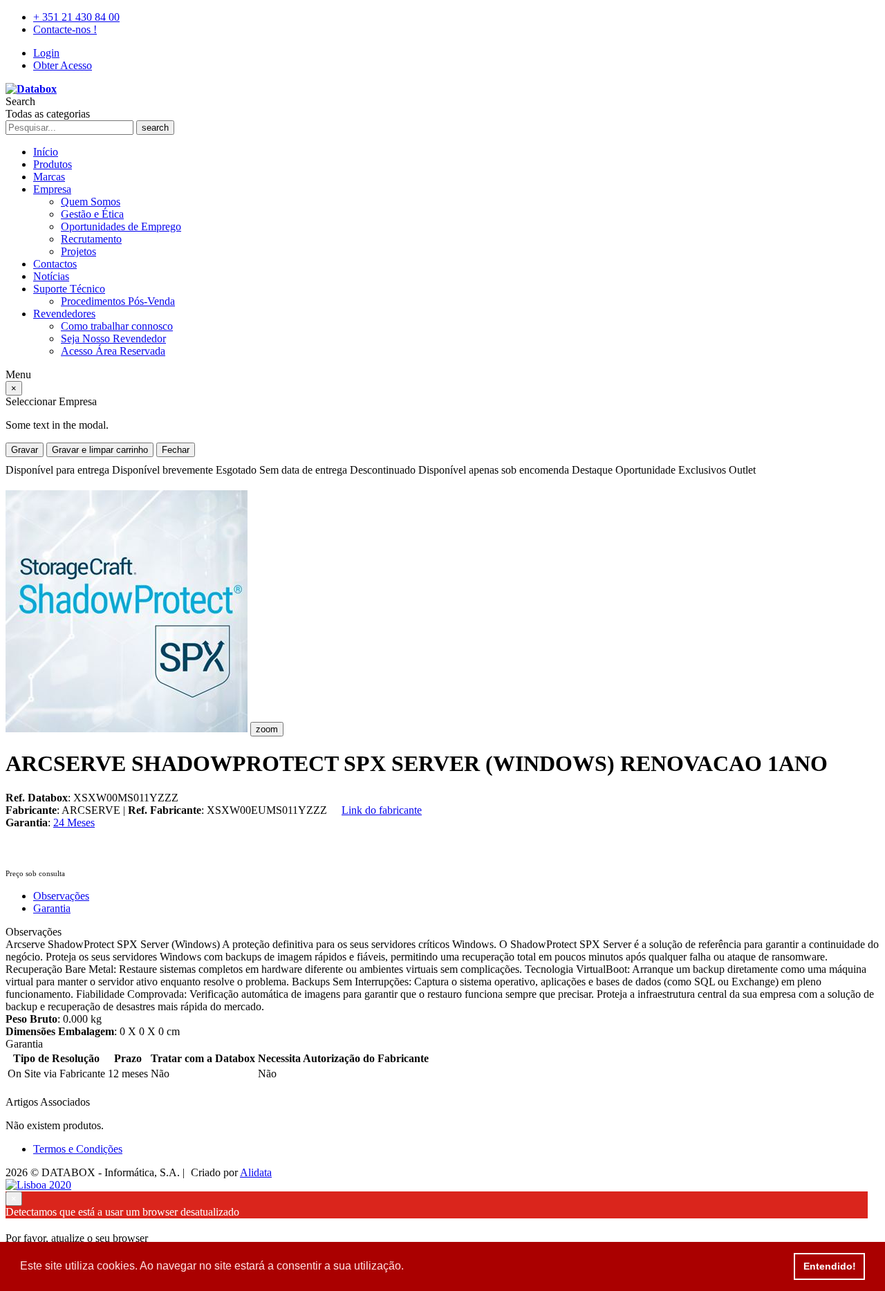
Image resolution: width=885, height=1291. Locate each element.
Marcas (49, 177)
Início (45, 152)
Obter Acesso (62, 65)
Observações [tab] (61, 896)
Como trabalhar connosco (117, 326)
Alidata (256, 1172)
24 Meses (74, 822)
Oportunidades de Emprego (121, 226)
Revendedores (64, 313)
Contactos (55, 264)
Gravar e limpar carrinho (100, 450)
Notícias (51, 276)
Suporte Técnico (69, 289)
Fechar (175, 450)
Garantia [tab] (52, 908)
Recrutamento (91, 239)
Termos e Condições (77, 1149)
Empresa (52, 189)
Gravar (24, 450)
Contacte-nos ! (65, 29)
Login (46, 53)
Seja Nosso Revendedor (113, 338)
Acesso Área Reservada (113, 351)
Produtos (52, 164)
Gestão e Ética (92, 214)
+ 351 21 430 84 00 (76, 17)
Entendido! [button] (829, 1266)
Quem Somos (90, 201)
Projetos (78, 251)
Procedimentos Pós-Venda (118, 301)
